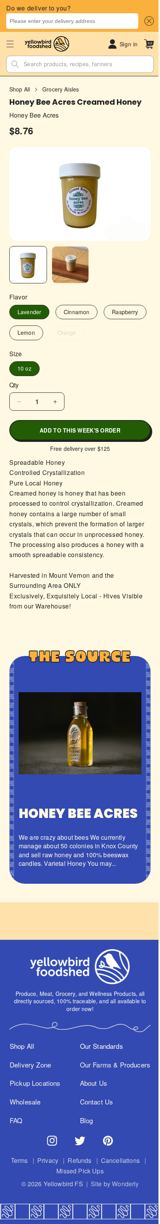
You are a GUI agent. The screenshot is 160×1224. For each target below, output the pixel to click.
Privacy (69, 1185)
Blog (83, 1145)
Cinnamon (76, 312)
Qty (14, 385)
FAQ (15, 1145)
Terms (40, 1185)
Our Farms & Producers (96, 1085)
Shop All (19, 89)
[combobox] (72, 21)
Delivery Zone (29, 1080)
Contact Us (94, 1127)
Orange (119, 334)
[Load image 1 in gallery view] (28, 265)
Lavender (29, 312)
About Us (90, 1108)
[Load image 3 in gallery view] (70, 265)
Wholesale (24, 1127)
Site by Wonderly (112, 1209)
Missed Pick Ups (101, 1196)
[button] (147, 21)
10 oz (24, 368)
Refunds (101, 1185)
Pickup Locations (23, 1103)
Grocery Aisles (60, 89)
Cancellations (49, 1196)
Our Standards (98, 1062)
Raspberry (30, 332)
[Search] (15, 64)
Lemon (74, 332)
